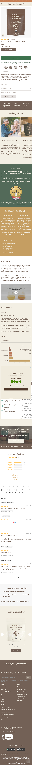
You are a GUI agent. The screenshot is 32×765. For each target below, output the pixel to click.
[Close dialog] (30, 367)
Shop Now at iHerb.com (16, 389)
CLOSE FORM (16, 391)
